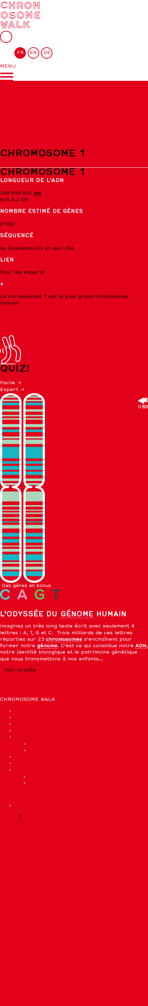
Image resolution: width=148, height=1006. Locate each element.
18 (21, 927)
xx (21, 960)
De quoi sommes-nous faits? (51, 724)
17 (21, 921)
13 (21, 895)
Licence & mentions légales (64, 782)
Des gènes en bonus (26, 585)
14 (21, 901)
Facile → (11, 383)
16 (21, 914)
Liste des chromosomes (31, 141)
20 (21, 940)
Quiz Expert (44, 750)
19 (21, 934)
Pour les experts (22, 272)
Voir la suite (20, 670)
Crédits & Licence (37, 769)
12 (21, 888)
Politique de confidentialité (49, 763)
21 (21, 947)
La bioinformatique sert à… (50, 717)
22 (21, 953)
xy (21, 967)
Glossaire (26, 730)
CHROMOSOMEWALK (20, 15)
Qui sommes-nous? (38, 756)
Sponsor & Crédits (53, 776)
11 (21, 881)
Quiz (20, 736)
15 (21, 908)
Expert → (12, 389)
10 (21, 875)
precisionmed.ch (35, 805)
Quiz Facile (43, 743)
